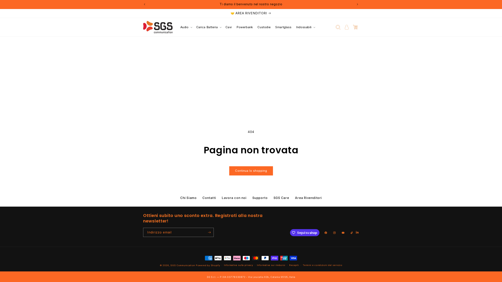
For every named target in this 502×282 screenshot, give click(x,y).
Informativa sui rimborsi (271, 265)
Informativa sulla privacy (238, 265)
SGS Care (281, 198)
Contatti (209, 198)
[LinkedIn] (357, 232)
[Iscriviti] (209, 232)
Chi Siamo (188, 198)
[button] (186, 27)
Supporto (260, 198)
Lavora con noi (234, 198)
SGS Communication (182, 265)
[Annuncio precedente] (144, 4)
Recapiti (294, 265)
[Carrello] (355, 27)
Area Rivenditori (308, 198)
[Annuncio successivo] (357, 4)
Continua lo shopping (251, 171)
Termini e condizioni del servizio (322, 265)
